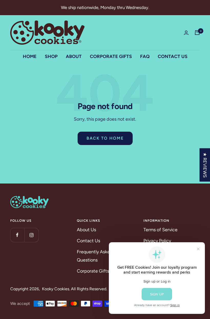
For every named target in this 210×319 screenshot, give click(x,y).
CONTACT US (172, 56)
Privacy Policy (157, 241)
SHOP (51, 56)
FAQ (145, 56)
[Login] (186, 33)
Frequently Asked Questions (95, 256)
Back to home (105, 138)
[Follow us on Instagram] (31, 235)
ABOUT (74, 56)
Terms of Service (160, 230)
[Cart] (197, 32)
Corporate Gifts (93, 271)
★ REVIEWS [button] (205, 164)
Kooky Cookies (55, 288)
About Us (86, 230)
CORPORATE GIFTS (111, 56)
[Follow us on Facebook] (17, 235)
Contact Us (88, 241)
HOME (30, 56)
